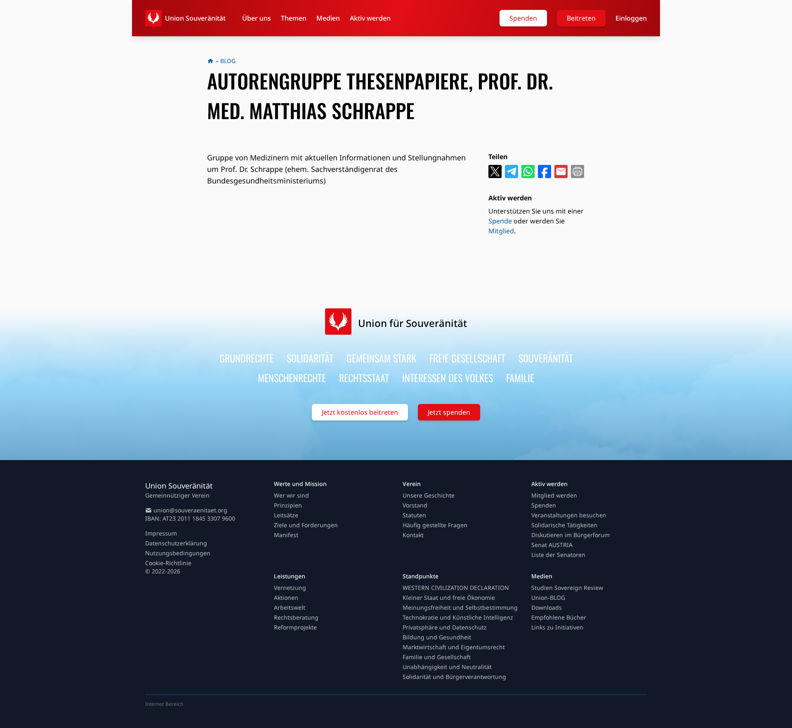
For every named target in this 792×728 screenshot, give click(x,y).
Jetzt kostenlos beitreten (360, 412)
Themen (293, 18)
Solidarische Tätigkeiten (564, 525)
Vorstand (415, 505)
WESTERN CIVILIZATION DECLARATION (456, 588)
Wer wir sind (291, 495)
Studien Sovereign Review (567, 588)
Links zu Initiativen (557, 627)
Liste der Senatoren (558, 555)
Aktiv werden (370, 18)
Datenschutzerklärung (176, 543)
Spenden (523, 18)
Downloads (546, 607)
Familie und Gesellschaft (437, 657)
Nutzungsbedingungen (177, 553)
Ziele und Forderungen (306, 525)
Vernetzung (290, 588)
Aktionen (286, 597)
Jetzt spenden (449, 412)
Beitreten (581, 18)
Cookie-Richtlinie (168, 563)
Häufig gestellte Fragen (435, 525)
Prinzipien (288, 505)
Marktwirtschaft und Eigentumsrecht (454, 647)
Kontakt (413, 535)
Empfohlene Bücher (558, 617)
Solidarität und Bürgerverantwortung (454, 677)
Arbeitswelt (289, 607)
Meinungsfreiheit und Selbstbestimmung (460, 607)
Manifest (286, 535)
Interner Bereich (164, 703)
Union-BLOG (548, 597)
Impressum (161, 533)
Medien (328, 18)
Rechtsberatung (296, 617)
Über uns (256, 18)
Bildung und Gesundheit (437, 637)
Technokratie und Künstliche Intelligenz (458, 617)
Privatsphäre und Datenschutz (445, 627)
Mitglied (501, 230)
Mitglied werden (554, 495)
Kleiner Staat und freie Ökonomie (449, 597)
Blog (228, 61)
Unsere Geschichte (429, 495)
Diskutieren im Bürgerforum (570, 535)
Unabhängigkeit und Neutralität (447, 667)
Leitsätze (286, 515)
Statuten (414, 515)
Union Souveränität (195, 18)
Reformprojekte (295, 627)
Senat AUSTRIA (552, 545)
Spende (500, 220)
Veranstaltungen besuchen (568, 515)
